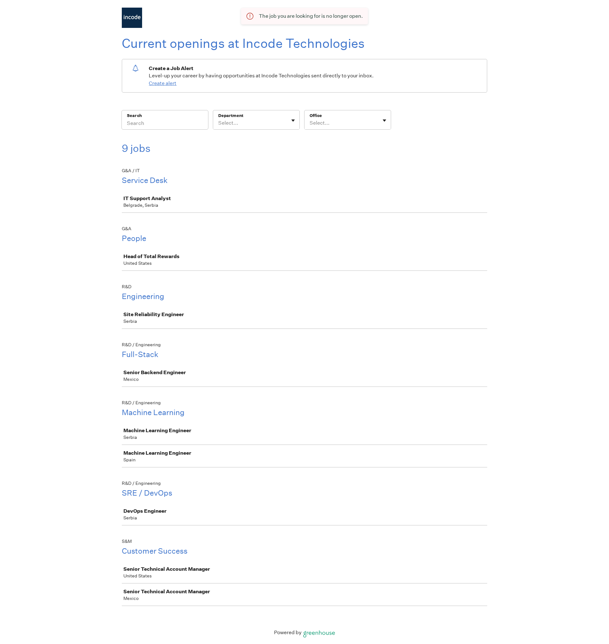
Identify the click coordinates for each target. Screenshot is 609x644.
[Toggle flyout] (293, 120)
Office (316, 115)
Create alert (162, 83)
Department (230, 115)
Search (134, 115)
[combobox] (218, 123)
